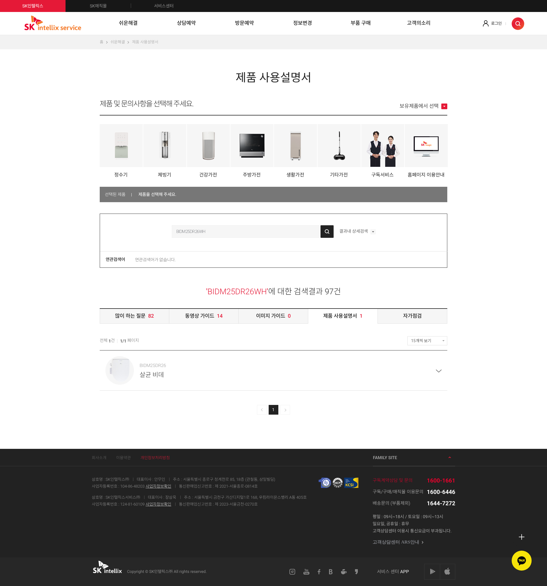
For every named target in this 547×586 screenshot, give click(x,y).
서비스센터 (164, 6)
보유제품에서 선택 (420, 106)
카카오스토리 (356, 572)
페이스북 (319, 572)
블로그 (331, 572)
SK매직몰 (98, 6)
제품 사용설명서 (145, 42)
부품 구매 (361, 23)
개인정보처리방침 (155, 458)
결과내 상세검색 (354, 231)
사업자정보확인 (158, 486)
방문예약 (244, 23)
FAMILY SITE (385, 457)
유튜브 (306, 572)
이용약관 (123, 458)
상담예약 (186, 23)
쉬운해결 (128, 23)
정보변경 (302, 23)
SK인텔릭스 (32, 6)
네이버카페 (344, 572)
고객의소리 (419, 23)
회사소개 (99, 458)
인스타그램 (292, 572)
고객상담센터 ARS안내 (397, 542)
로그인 (496, 23)
